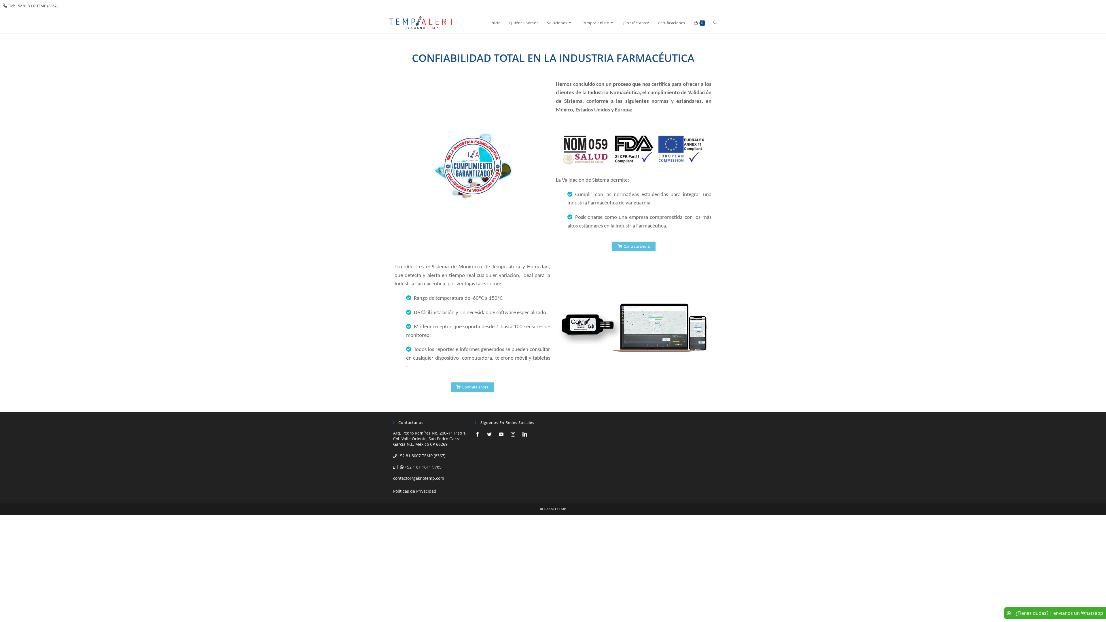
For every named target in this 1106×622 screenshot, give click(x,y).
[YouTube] (501, 434)
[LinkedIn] (524, 434)
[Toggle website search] (715, 22)
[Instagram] (513, 434)
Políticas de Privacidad (414, 491)
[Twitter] (489, 434)
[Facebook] (477, 434)
